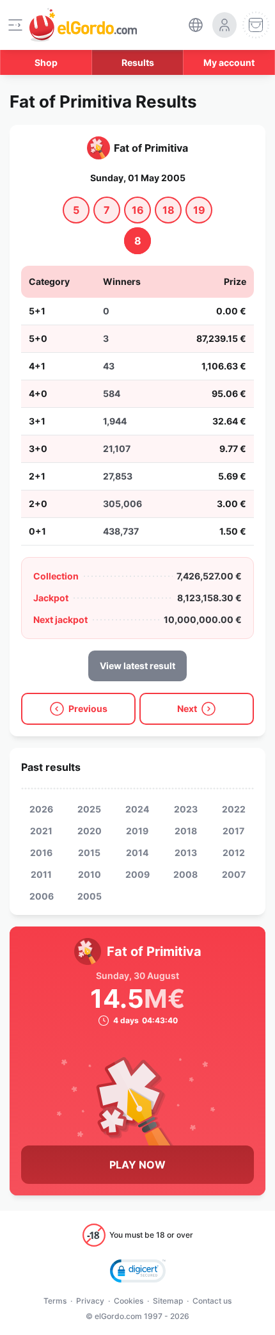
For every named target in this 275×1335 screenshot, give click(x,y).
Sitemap (168, 1301)
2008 (185, 874)
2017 (233, 830)
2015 (89, 852)
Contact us (212, 1301)
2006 (41, 896)
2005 (89, 896)
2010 (89, 874)
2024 (137, 809)
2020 (89, 830)
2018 (186, 830)
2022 (234, 809)
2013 (186, 852)
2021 (41, 830)
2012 (234, 852)
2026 (41, 809)
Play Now (137, 1164)
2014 (137, 852)
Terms (55, 1301)
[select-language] (195, 25)
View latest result (137, 665)
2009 (137, 874)
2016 (41, 852)
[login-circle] (224, 25)
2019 (137, 830)
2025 (89, 809)
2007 (234, 874)
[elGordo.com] (83, 25)
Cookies (128, 1301)
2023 (186, 809)
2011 (41, 874)
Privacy (90, 1301)
